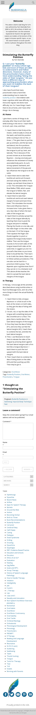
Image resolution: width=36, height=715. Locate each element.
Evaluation (11, 560)
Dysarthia (10, 497)
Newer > (28, 469)
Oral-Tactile (11, 618)
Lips (8, 593)
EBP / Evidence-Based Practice (18, 550)
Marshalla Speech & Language (14, 711)
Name (5, 442)
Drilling (9, 540)
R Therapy (10, 636)
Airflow (9, 502)
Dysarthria (11, 545)
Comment (7, 421)
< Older (8, 469)
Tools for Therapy (13, 661)
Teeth (9, 654)
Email (5, 452)
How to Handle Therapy (16, 578)
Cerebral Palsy (12, 527)
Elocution (10, 555)
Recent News (11, 500)
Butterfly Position (13, 374)
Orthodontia (11, 623)
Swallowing (11, 651)
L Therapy (10, 591)
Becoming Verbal (13, 515)
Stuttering (10, 649)
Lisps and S (11, 596)
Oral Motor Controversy (16, 613)
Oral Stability (11, 616)
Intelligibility (11, 583)
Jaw (8, 585)
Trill (8, 666)
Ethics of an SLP (13, 558)
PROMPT (10, 633)
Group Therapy (12, 570)
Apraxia (9, 507)
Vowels (9, 669)
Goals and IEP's (12, 568)
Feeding (10, 563)
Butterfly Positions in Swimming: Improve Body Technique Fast (18, 401)
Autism (9, 512)
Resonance (11, 643)
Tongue (16, 377)
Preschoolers (8, 377)
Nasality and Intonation (15, 598)
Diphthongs (11, 495)
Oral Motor (16, 372)
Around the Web (13, 510)
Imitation (10, 580)
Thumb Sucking (12, 656)
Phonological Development (17, 626)
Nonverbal (11, 606)
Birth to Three (12, 517)
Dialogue (10, 535)
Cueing (9, 532)
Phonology (11, 628)
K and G (9, 588)
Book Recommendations (16, 520)
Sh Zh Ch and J (12, 646)
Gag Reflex (11, 565)
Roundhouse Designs (20, 713)
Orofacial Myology (13, 621)
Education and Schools (15, 553)
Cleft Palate (11, 530)
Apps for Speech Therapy (16, 505)
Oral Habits (11, 608)
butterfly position (9, 98)
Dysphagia (11, 548)
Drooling (10, 543)
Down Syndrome (13, 537)
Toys (8, 664)
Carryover (10, 525)
